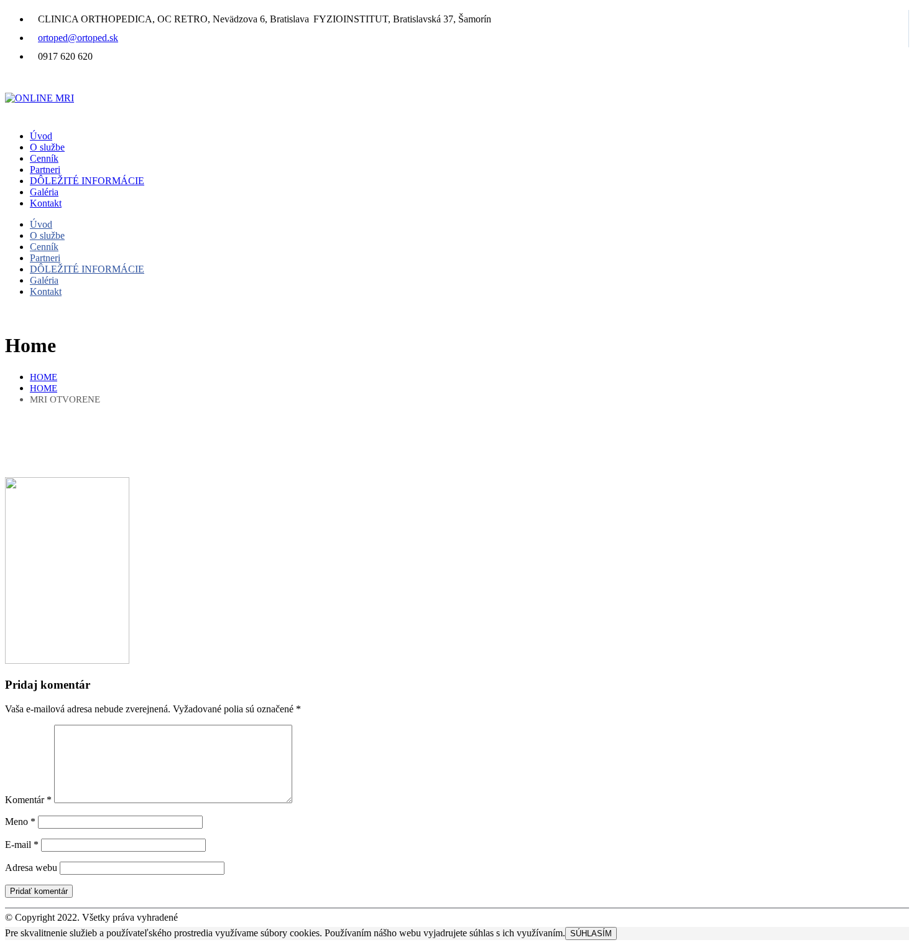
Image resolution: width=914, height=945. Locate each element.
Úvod (41, 136)
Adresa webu (31, 867)
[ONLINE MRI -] (39, 98)
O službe (47, 147)
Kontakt (46, 203)
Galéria (44, 192)
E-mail (22, 844)
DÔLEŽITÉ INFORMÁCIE (87, 180)
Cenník (44, 158)
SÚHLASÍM (591, 933)
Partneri (45, 169)
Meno (20, 821)
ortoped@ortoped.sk (78, 37)
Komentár (28, 799)
